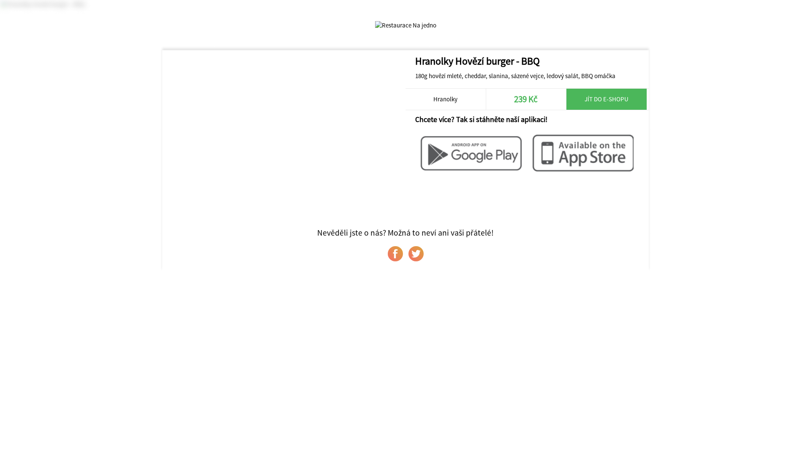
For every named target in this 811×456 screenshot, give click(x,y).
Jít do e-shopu (607, 99)
